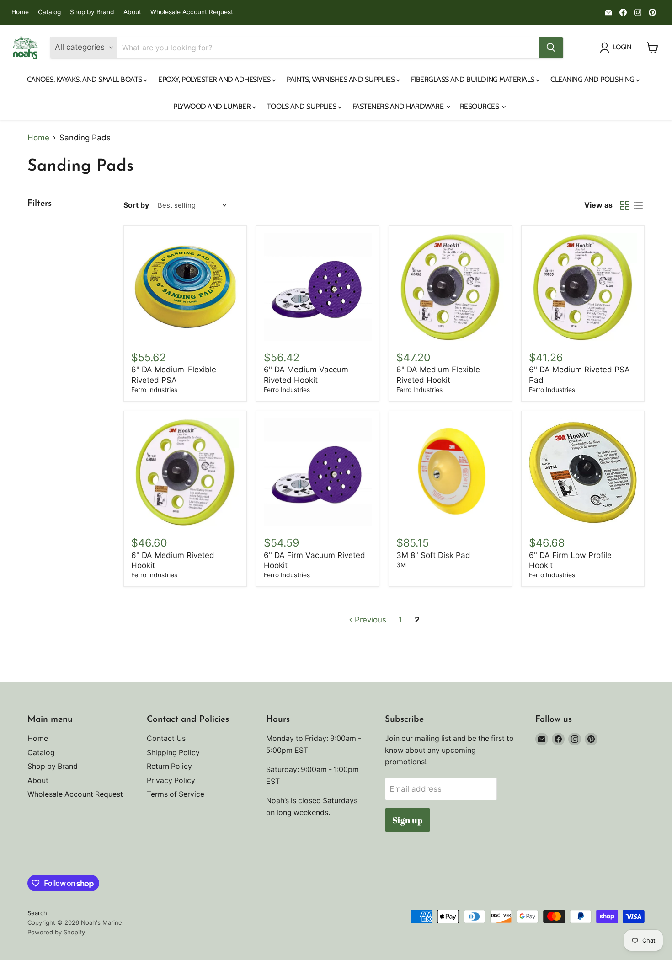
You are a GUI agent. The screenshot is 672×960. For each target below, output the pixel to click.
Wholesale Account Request (191, 12)
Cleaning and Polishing (593, 79)
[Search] (551, 47)
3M (401, 564)
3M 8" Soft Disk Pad (433, 555)
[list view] (638, 205)
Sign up (407, 820)
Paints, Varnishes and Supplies (341, 79)
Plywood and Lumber (212, 106)
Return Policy (169, 766)
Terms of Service (175, 794)
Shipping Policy (173, 752)
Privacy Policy (171, 780)
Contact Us (166, 738)
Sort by (136, 205)
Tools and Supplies (302, 106)
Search (37, 913)
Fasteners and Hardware (398, 106)
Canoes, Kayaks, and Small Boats (85, 79)
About (132, 12)
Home (20, 12)
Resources (480, 106)
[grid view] (625, 205)
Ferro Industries (154, 389)
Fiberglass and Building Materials (473, 79)
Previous (369, 619)
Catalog (49, 12)
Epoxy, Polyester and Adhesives (215, 79)
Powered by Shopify (56, 932)
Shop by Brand (92, 12)
